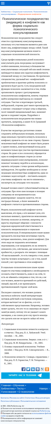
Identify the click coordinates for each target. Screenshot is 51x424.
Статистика (30, 398)
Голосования (8, 391)
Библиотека (6, 12)
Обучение (18, 385)
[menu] (3, 4)
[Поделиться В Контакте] (38, 369)
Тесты (20, 388)
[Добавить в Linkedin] (33, 369)
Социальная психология (22, 12)
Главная (6, 385)
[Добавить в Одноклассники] (47, 369)
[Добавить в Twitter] (28, 369)
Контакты (5, 398)
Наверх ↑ (44, 388)
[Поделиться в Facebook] (24, 369)
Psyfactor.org (45, 411)
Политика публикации (10, 401)
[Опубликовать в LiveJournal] (42, 369)
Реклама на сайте (17, 398)
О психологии (26, 391)
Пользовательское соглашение (33, 401)
